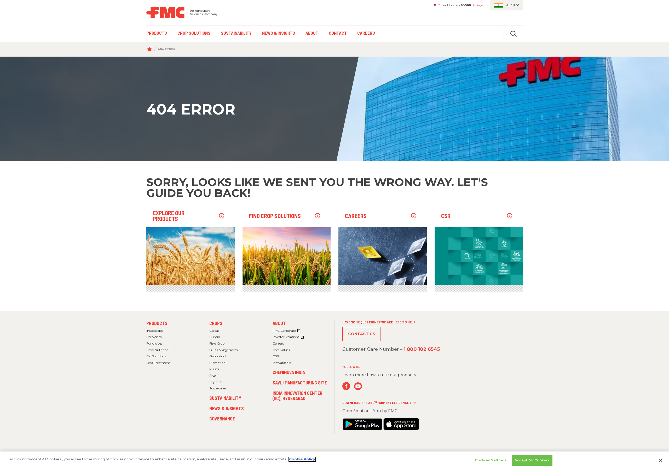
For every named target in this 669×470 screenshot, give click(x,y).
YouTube (358, 386)
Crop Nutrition (157, 350)
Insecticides (154, 331)
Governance (222, 418)
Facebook (346, 386)
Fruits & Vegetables (223, 350)
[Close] (660, 460)
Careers (278, 343)
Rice (212, 375)
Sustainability (225, 398)
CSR (276, 356)
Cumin (214, 337)
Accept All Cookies (532, 460)
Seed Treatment (158, 363)
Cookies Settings (491, 460)
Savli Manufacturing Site (300, 382)
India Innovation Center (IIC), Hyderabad (297, 395)
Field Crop (216, 343)
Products (157, 323)
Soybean (215, 382)
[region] (334, 460)
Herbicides (154, 337)
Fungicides (154, 343)
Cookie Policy (302, 459)
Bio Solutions (156, 356)
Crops (215, 323)
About (279, 323)
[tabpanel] (334, 109)
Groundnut (218, 356)
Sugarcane (217, 388)
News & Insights (226, 408)
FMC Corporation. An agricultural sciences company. (181, 12)
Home (150, 49)
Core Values (281, 350)
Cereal (214, 331)
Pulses (214, 369)
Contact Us (361, 334)
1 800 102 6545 (422, 349)
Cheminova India (289, 372)
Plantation (217, 363)
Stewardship (282, 363)
